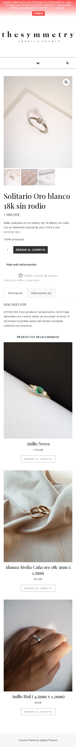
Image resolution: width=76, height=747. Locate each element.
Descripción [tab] (15, 293)
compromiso (32, 280)
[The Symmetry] (38, 36)
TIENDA (38, 13)
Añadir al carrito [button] (38, 459)
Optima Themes (48, 740)
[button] (66, 82)
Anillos (20, 280)
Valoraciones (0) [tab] (41, 293)
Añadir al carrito (30, 249)
